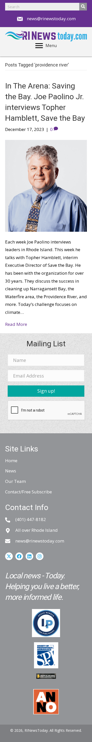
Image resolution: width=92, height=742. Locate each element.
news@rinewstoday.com (51, 18)
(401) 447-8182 (30, 519)
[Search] (83, 6)
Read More (16, 324)
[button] (46, 391)
